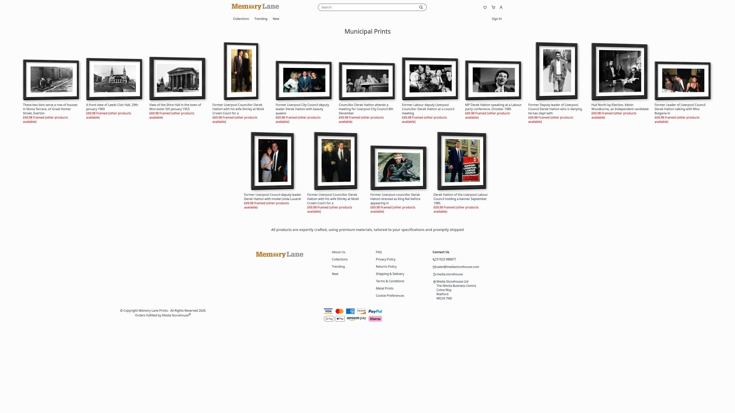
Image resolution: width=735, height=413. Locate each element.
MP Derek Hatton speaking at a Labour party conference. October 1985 (493, 107)
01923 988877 (446, 259)
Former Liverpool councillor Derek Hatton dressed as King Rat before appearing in (395, 199)
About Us (338, 252)
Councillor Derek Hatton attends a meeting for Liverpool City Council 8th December (366, 109)
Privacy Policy (385, 259)
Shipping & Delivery (390, 274)
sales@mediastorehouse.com (457, 267)
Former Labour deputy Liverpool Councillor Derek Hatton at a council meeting (428, 109)
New (276, 19)
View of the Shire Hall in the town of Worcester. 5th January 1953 (175, 107)
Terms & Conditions (390, 281)
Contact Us (441, 252)
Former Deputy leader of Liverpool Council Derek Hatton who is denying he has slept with (555, 109)
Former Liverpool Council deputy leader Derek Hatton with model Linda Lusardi (272, 197)
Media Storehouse (175, 315)
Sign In (497, 19)
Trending (260, 19)
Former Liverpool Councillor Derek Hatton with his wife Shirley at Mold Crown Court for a (238, 109)
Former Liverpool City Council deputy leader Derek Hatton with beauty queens (302, 109)
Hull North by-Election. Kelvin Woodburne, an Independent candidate (620, 107)
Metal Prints (385, 288)
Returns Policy (386, 266)
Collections (241, 19)
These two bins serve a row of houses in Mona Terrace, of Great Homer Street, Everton (50, 109)
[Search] (421, 7)
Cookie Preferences (390, 295)
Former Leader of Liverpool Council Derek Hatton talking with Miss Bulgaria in (680, 109)
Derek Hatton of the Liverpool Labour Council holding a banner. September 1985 (461, 199)
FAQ (379, 252)
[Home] (255, 10)
